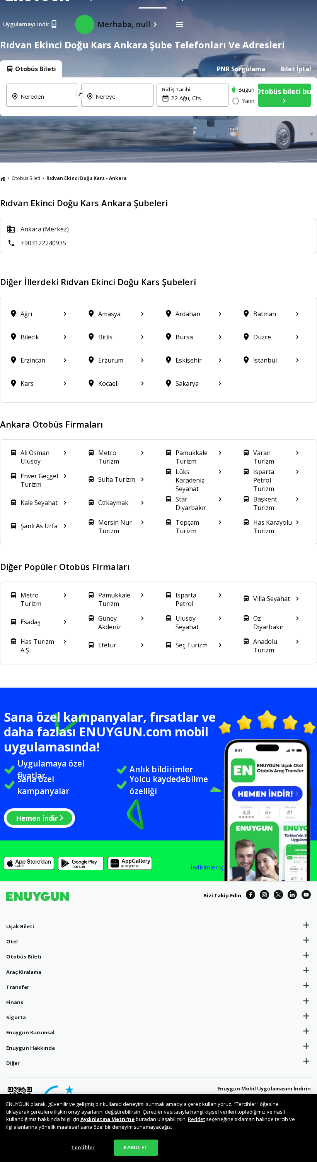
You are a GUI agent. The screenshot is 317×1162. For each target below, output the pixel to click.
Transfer (17, 987)
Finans (14, 1002)
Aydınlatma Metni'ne (107, 1119)
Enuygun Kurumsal (30, 1032)
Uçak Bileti (20, 926)
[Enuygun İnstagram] (264, 896)
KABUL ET (136, 1147)
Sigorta (16, 1017)
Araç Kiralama (23, 972)
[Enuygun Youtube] (306, 896)
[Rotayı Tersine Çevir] (80, 95)
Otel (12, 941)
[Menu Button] (179, 24)
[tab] (31, 68)
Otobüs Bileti (26, 178)
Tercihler (83, 1147)
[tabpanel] (158, 96)
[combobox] (46, 101)
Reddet (196, 1119)
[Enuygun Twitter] (278, 896)
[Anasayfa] (2, 178)
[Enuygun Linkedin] (292, 896)
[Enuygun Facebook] (250, 896)
